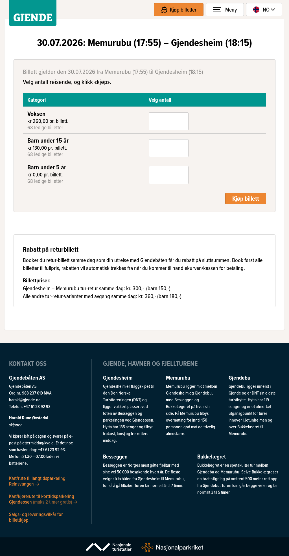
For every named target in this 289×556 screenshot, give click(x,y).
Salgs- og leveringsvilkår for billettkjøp (36, 517)
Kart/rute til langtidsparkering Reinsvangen (37, 481)
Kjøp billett (245, 198)
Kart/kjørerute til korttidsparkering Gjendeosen (41, 499)
